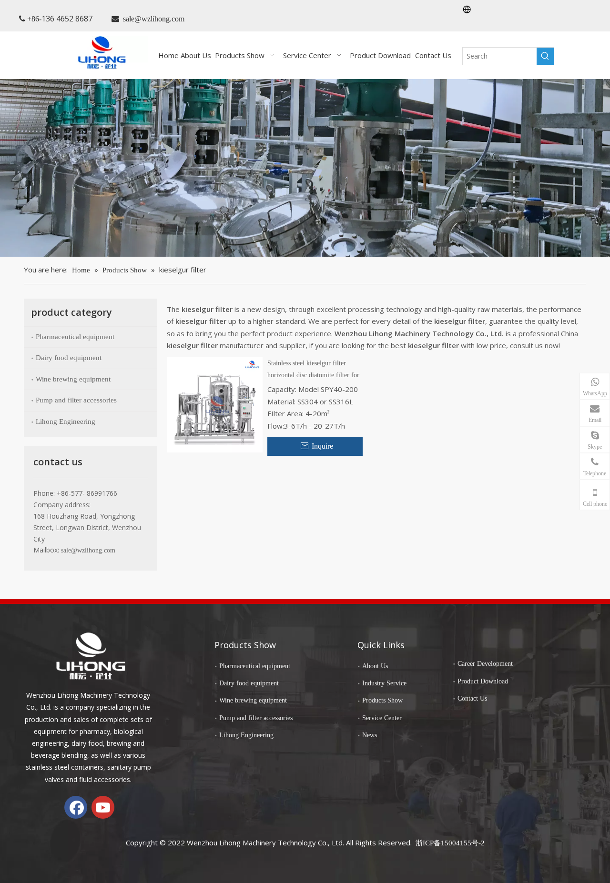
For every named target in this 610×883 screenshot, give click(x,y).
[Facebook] (75, 807)
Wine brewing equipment (73, 379)
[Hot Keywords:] (545, 56)
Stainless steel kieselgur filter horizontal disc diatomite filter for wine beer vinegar (313, 370)
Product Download (483, 681)
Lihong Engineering (65, 421)
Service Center (382, 718)
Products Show (382, 700)
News (369, 735)
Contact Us (472, 698)
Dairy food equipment (69, 357)
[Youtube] (103, 807)
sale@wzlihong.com (153, 19)
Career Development (485, 663)
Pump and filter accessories (76, 400)
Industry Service (384, 683)
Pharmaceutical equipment (75, 337)
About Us (375, 666)
